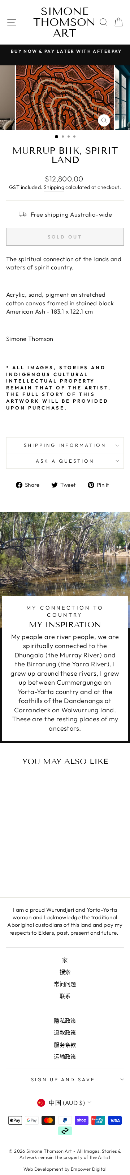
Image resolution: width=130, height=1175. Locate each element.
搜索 (65, 971)
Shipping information (65, 445)
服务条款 (65, 1044)
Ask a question (65, 461)
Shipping (54, 187)
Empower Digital (89, 1169)
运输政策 (65, 1056)
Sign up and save (63, 1079)
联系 (65, 996)
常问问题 (65, 984)
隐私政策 (65, 1020)
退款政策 (65, 1032)
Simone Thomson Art (64, 22)
